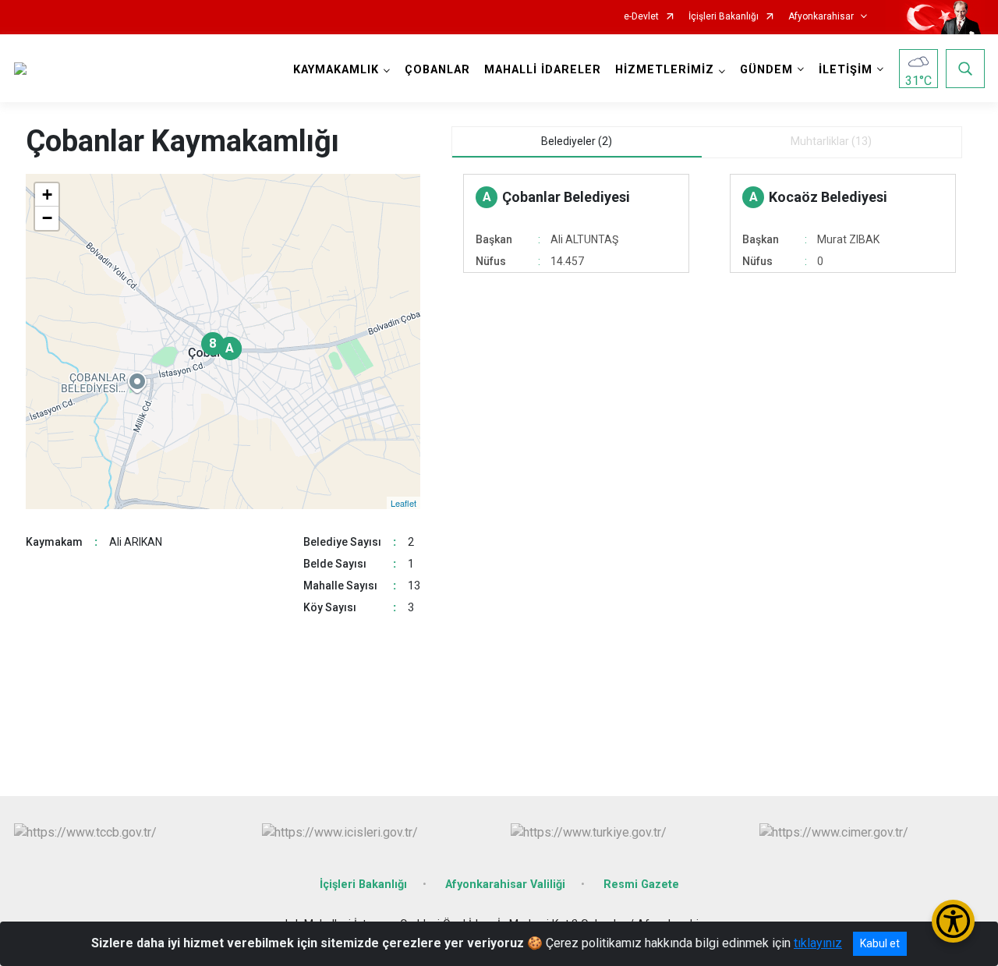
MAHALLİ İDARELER (542, 69)
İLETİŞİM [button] (845, 69)
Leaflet (403, 503)
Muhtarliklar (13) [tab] (831, 141)
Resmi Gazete (641, 884)
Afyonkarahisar (821, 17)
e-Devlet (641, 17)
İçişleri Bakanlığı (723, 17)
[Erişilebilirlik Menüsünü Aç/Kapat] (953, 921)
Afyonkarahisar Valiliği (505, 884)
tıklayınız (818, 943)
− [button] (47, 218)
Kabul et (880, 943)
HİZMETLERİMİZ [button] (664, 69)
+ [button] (47, 194)
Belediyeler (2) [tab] (576, 141)
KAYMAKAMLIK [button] (336, 69)
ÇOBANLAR (437, 69)
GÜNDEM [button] (766, 69)
